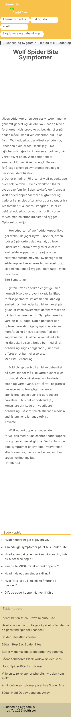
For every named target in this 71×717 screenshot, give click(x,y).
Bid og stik (40, 19)
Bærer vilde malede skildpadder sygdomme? (32, 651)
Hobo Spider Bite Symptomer (22, 666)
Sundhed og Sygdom (19, 43)
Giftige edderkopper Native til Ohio (29, 592)
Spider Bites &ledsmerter (19, 637)
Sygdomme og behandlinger (22, 33)
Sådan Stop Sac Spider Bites (21, 644)
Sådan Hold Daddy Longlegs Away (26, 692)
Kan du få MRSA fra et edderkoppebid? (32, 566)
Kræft (6, 26)
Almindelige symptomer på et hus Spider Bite (36, 547)
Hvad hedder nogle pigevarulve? (27, 540)
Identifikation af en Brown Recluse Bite (28, 618)
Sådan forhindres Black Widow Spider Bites (32, 659)
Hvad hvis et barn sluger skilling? (27, 573)
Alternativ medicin (15, 19)
